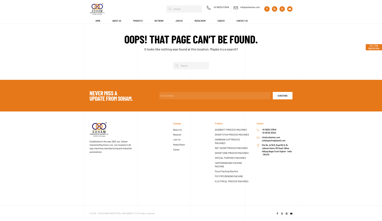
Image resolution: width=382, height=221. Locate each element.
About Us (177, 129)
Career (221, 20)
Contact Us (242, 20)
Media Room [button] (200, 20)
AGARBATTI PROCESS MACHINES (231, 129)
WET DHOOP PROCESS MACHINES (231, 148)
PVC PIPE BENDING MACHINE (229, 176)
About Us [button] (116, 20)
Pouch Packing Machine (226, 171)
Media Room (179, 144)
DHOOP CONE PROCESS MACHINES (232, 153)
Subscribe (283, 95)
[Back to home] (97, 9)
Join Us (176, 139)
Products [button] (138, 20)
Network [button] (159, 20)
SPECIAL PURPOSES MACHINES (230, 158)
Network (177, 134)
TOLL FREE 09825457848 (373, 47)
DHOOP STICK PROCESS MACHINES (232, 134)
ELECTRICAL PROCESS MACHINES (231, 181)
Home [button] (98, 20)
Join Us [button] (179, 20)
